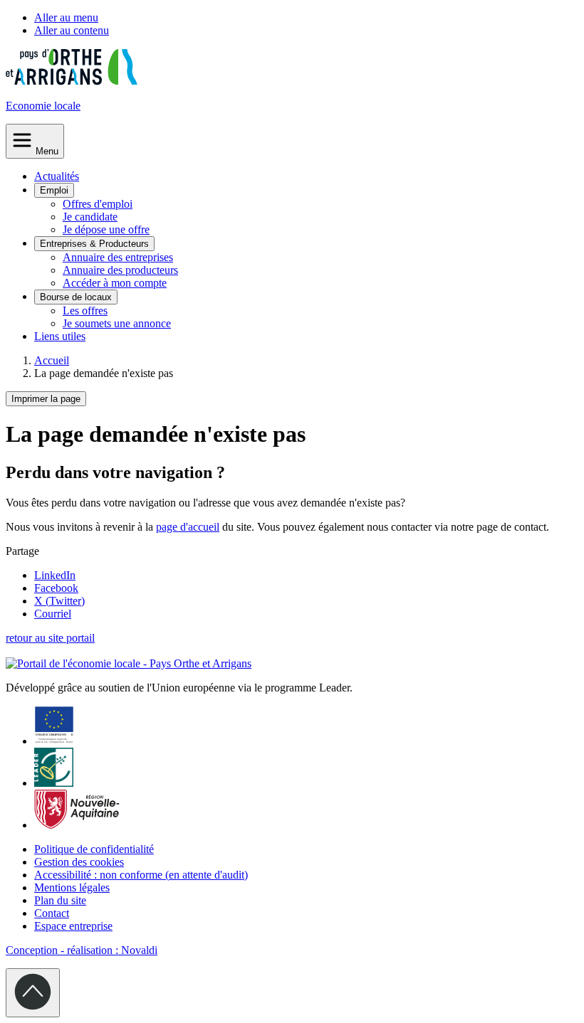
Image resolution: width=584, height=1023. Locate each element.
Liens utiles (59, 336)
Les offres (85, 310)
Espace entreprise (73, 926)
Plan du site (60, 900)
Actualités (56, 176)
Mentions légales (72, 887)
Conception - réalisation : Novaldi (81, 950)
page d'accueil (187, 527)
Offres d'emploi (97, 204)
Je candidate (90, 217)
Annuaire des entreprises (118, 257)
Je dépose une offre (106, 229)
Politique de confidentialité (94, 849)
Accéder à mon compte (115, 283)
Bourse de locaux (76, 297)
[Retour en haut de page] (33, 992)
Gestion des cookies (79, 862)
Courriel (52, 614)
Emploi (54, 190)
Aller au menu (66, 17)
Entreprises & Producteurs (94, 243)
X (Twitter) (59, 601)
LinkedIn (54, 575)
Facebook (56, 588)
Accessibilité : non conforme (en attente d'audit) (141, 875)
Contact (51, 913)
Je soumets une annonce (117, 323)
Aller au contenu (71, 30)
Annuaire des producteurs (120, 270)
